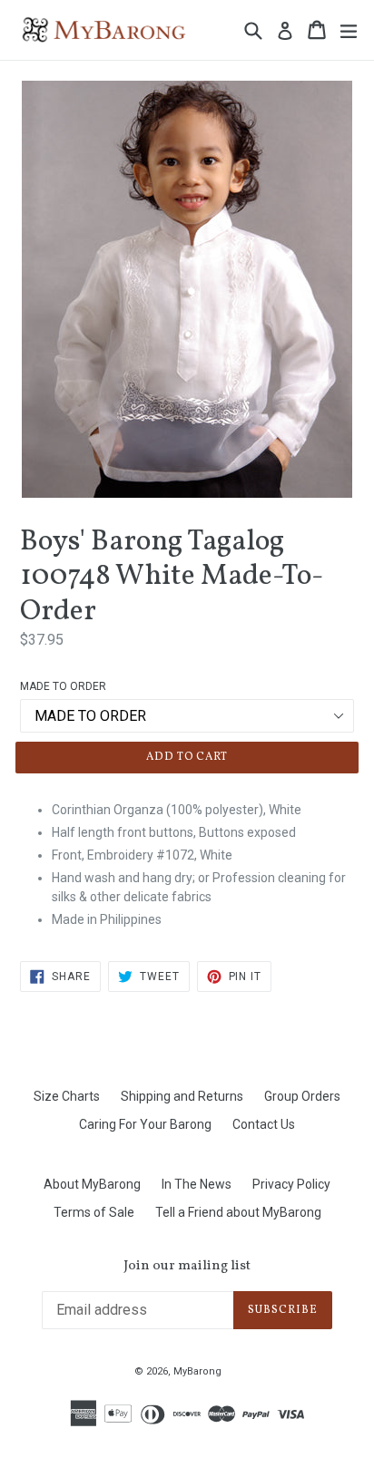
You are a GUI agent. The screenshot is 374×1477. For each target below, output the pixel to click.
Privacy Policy (291, 1184)
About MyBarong (92, 1184)
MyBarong (197, 1371)
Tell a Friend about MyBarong (238, 1212)
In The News (196, 1184)
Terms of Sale (94, 1212)
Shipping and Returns (182, 1096)
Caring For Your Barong (145, 1124)
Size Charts (67, 1096)
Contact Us (263, 1124)
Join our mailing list (187, 1266)
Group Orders (302, 1096)
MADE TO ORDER (63, 686)
